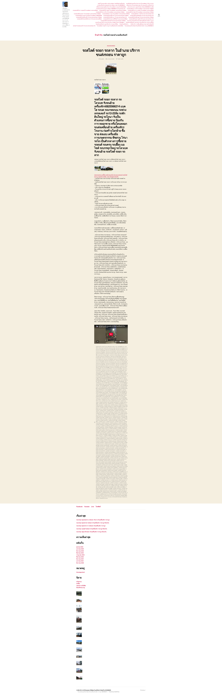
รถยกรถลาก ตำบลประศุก (107, 357)
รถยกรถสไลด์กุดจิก (119, 371)
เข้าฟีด (78, 583)
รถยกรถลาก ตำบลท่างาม (121, 352)
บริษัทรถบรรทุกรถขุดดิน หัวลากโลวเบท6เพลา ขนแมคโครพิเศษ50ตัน (111, 7)
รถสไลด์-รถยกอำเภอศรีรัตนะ (112, 467)
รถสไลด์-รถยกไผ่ (105, 491)
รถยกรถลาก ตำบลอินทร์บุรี (121, 363)
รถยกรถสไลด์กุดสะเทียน (121, 373)
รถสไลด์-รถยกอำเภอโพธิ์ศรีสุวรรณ (119, 471)
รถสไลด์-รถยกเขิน (102, 474)
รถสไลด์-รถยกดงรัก (110, 410)
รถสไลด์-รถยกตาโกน (107, 416)
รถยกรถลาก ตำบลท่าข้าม (111, 352)
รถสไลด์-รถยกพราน (105, 428)
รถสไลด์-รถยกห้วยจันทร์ (105, 456)
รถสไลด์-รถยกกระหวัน (106, 401)
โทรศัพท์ (98, 507)
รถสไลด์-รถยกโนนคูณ (109, 484)
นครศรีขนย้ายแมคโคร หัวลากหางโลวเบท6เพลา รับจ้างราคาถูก (140, 3)
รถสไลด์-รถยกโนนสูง (115, 485)
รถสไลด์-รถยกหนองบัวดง (120, 448)
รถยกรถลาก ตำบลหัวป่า (100, 363)
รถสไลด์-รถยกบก (102, 421)
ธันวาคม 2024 (80, 551)
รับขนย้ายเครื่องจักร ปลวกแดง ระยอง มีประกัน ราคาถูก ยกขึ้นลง (140, 22)
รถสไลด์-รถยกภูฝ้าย (119, 430)
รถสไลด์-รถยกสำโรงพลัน (109, 444)
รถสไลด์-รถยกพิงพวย (113, 428)
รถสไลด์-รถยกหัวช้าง (120, 459)
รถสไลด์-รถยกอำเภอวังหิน (101, 467)
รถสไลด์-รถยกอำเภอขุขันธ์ (106, 462)
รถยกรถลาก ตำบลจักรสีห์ (110, 349)
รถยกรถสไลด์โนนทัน (106, 396)
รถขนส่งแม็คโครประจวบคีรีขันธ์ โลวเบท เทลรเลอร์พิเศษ (115, 19)
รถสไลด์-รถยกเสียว (119, 478)
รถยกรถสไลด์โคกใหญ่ (118, 395)
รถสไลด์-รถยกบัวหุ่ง (105, 423)
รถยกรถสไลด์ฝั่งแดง (123, 382)
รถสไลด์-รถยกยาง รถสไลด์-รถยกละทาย (108, 431)
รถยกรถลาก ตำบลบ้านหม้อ (115, 356)
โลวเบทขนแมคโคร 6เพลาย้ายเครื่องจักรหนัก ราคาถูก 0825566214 (139, 25)
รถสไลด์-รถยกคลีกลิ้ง (117, 406)
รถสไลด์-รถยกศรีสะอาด (103, 437)
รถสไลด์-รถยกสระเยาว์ (107, 439)
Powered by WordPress (114, 691)
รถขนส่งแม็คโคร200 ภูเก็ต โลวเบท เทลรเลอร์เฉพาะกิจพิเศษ (89, 17)
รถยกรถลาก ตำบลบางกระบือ (111, 353)
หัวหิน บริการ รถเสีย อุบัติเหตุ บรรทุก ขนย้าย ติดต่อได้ (142, 24)
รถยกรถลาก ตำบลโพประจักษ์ (115, 367)
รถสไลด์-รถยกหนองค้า (110, 446)
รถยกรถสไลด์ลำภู (108, 384)
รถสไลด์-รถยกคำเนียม (104, 407)
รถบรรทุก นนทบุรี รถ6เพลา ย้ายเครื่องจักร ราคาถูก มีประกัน (91, 529)
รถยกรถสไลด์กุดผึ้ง (112, 373)
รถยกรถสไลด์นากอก (122, 375)
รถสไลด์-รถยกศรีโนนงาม (101, 438)
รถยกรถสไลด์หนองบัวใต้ (113, 387)
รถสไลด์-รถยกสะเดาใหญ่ (121, 441)
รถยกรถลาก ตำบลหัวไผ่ (110, 363)
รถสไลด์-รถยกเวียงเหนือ (100, 478)
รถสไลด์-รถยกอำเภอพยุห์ (118, 464)
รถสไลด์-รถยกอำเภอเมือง (112, 470)
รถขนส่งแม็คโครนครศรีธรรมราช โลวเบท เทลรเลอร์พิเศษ (89, 19)
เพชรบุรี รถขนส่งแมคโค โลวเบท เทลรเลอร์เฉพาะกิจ (84, 25)
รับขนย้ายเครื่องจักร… (124, 24)
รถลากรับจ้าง (98, 399)
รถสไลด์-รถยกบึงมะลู (100, 424)
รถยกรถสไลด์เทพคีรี (122, 394)
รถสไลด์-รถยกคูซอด (113, 407)
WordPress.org (80, 587)
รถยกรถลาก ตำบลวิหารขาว (109, 360)
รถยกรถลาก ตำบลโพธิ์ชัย (104, 367)
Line (92, 507)
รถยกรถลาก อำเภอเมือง (110, 371)
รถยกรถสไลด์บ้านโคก (111, 381)
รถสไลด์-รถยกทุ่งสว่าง (117, 417)
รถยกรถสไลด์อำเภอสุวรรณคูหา (102, 392)
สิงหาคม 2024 (80, 553)
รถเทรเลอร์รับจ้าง (114, 492)
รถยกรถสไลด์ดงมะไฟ (107, 374)
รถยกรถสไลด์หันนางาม (109, 389)
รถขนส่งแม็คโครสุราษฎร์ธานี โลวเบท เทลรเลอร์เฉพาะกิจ (141, 19)
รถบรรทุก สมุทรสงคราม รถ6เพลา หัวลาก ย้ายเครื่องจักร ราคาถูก (93, 520)
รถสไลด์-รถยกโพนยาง (103, 489)
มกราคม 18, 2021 (110, 59)
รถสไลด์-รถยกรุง (118, 432)
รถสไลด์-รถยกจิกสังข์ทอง (118, 409)
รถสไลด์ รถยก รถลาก (106, 399)
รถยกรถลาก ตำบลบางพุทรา (103, 355)
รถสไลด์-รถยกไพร (112, 491)
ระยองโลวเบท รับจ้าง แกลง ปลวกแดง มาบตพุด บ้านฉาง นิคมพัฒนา (109, 22)
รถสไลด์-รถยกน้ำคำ (104, 420)
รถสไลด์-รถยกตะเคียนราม (112, 414)
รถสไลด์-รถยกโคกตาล (115, 481)
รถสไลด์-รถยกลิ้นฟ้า (108, 435)
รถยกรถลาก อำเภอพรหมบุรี (118, 370)
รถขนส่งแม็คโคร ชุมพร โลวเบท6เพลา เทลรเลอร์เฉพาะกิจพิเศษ (112, 10)
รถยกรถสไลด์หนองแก (100, 389)
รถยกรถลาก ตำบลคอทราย (120, 348)
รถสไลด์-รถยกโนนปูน (118, 484)
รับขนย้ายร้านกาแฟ (103, 498)
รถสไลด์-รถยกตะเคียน (101, 414)
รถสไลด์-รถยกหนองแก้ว (120, 452)
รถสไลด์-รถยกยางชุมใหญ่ (101, 432)
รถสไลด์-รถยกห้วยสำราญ (115, 458)
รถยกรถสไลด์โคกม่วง (109, 395)
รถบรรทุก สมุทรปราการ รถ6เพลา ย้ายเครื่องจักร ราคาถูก (91, 526)
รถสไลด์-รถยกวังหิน (116, 435)
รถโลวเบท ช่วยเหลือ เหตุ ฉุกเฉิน (115, 494)
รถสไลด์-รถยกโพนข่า (117, 488)
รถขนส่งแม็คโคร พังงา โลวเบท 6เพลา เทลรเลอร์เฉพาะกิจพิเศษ (87, 13)
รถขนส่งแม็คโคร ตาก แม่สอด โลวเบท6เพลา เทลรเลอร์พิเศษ (141, 10)
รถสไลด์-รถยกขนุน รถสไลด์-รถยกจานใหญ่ (118, 405)
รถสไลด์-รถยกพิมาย (122, 428)
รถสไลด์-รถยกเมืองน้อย (115, 476)
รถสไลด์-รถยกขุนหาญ (108, 406)
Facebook (79, 507)
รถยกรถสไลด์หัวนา (118, 389)
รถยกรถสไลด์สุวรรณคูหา (115, 385)
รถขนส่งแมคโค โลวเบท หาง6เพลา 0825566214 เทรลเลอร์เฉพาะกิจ (110, 8)
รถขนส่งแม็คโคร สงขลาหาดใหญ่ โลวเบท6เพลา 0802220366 (88, 15)
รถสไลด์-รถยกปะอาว (114, 426)
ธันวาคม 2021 (80, 559)
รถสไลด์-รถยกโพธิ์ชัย (120, 487)
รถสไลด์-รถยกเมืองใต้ (122, 477)
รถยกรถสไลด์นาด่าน (108, 377)
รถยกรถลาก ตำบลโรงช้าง (107, 369)
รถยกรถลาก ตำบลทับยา (100, 352)
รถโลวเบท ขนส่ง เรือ (122, 492)
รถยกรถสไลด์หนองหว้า (113, 388)
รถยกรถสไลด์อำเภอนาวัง (109, 391)
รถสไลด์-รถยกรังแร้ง (110, 432)
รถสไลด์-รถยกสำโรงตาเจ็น (118, 442)
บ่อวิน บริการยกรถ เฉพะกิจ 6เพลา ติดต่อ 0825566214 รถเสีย (140, 7)
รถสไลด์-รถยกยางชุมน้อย (121, 431)
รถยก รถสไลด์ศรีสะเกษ (119, 346)
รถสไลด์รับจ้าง (99, 492)
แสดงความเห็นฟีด (81, 585)
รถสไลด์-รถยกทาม (108, 417)
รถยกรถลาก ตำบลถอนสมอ (110, 350)
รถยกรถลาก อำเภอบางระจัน (107, 370)
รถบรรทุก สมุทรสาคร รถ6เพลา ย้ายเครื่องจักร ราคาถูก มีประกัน (92, 523)
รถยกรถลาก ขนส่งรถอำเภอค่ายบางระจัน (107, 348)
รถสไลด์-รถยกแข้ (114, 480)
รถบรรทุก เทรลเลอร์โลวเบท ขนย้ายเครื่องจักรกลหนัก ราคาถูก (140, 20)
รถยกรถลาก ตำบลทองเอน (122, 350)
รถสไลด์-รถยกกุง (111, 403)
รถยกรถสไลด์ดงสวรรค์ (116, 374)
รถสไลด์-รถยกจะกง (121, 407)
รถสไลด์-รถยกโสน (121, 489)
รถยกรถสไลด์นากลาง (113, 375)
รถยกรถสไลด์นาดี (115, 377)
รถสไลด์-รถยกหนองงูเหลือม (120, 446)
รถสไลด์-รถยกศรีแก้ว (123, 437)
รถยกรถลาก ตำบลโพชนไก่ (114, 366)
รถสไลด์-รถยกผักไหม (100, 427)
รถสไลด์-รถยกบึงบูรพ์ (122, 423)
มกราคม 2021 (80, 561)
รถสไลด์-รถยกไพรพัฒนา (122, 491)
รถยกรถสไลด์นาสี (102, 378)
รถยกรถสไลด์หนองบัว (103, 387)
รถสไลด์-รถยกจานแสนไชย (107, 409)
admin (103, 59)
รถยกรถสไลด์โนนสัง (105, 398)
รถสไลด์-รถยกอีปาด (110, 473)
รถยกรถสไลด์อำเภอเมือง (114, 392)
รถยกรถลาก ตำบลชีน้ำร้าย (120, 349)
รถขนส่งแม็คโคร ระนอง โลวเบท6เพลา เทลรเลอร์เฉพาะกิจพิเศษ (116, 13)
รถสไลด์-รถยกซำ (103, 410)
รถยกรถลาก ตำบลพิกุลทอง (119, 359)
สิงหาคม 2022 (80, 557)
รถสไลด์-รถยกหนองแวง (109, 453)
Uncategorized (111, 45)
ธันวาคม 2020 (80, 563)
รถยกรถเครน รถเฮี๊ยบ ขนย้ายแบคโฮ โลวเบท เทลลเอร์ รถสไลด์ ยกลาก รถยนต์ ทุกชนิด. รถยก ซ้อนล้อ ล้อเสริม (110, 175)
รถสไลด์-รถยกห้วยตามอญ (115, 456)
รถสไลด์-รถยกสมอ (119, 438)
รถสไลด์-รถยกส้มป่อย (110, 438)
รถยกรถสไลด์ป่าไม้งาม (106, 382)
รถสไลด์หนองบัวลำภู (106, 492)
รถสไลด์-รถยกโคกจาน (106, 481)
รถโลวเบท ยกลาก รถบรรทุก (105, 496)
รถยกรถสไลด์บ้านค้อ (116, 380)
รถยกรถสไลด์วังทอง (116, 384)
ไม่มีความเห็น (120, 59)
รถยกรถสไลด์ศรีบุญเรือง (104, 385)
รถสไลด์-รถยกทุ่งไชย (112, 419)
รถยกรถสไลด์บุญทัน (120, 381)
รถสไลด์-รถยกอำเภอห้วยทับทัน (106, 469)
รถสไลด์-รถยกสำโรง (108, 442)
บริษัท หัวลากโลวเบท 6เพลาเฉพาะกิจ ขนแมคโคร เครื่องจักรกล (140, 5)
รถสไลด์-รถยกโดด (122, 483)
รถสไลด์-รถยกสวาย (104, 441)
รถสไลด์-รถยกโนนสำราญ (105, 485)
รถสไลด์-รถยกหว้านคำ (111, 459)
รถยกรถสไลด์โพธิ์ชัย (123, 398)
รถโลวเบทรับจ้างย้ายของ (117, 496)
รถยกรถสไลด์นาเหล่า (111, 378)
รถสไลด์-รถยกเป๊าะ (110, 474)
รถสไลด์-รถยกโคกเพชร (105, 483)
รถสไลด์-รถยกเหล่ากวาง (105, 480)
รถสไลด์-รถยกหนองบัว (109, 448)
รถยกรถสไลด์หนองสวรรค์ (103, 388)
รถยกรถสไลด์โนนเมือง (113, 398)
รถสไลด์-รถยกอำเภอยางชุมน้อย (109, 466)
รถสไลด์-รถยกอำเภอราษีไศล (122, 466)
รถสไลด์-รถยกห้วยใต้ (102, 459)
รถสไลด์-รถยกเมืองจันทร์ (105, 476)
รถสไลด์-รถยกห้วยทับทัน (104, 458)
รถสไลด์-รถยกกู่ (107, 405)
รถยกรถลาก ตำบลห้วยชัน (122, 362)
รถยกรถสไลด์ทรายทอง (104, 375)
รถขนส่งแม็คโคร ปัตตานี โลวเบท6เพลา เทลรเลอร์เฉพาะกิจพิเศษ (140, 12)
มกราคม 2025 (80, 549)
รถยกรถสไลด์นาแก (119, 378)
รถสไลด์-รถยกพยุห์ (117, 427)
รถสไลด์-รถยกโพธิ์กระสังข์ (110, 487)
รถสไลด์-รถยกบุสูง (108, 424)
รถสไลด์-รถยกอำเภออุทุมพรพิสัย (118, 469)
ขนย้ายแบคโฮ (98, 346)
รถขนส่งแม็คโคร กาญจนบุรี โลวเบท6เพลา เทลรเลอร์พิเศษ (85, 10)
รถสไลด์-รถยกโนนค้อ (100, 484)
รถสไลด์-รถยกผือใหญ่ (109, 427)
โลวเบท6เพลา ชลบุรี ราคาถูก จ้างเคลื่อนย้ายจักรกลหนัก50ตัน (110, 25)
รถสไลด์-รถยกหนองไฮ (106, 455)
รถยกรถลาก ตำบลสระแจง (121, 360)
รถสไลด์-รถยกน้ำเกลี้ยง (112, 420)
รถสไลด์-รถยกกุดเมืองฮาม (120, 403)
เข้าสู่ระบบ (79, 581)
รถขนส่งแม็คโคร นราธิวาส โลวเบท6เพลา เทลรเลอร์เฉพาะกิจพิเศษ (110, 12)
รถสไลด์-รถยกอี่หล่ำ (118, 473)
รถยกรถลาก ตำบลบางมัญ (115, 355)
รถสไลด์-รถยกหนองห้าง (110, 451)
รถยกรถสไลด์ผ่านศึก (115, 382)
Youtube (86, 507)
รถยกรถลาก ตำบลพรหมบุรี (117, 357)
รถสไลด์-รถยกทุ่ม (120, 419)
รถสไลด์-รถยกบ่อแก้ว (110, 421)
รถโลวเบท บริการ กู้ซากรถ (109, 495)
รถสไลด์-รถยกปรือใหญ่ (105, 426)
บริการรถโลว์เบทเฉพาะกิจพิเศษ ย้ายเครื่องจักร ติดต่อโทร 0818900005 (95, 690)
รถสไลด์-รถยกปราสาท (116, 424)
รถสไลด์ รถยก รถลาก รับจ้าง (116, 399)
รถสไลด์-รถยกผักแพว (123, 426)
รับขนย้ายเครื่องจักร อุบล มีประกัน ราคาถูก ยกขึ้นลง (107, 24)
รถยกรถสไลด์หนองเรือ (122, 388)
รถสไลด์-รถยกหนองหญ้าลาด (110, 449)
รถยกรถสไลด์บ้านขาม (107, 380)
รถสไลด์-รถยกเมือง (118, 474)
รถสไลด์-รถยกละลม (112, 434)
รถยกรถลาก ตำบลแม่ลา (110, 364)
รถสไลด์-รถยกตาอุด (121, 414)
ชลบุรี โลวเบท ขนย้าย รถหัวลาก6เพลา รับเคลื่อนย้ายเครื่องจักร (111, 3)
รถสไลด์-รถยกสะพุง (112, 441)
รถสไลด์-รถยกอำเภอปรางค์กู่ (107, 464)
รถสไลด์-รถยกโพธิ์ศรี (108, 488)
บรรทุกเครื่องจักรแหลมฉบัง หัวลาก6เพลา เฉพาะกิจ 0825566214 (111, 5)
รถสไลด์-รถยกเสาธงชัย (110, 478)
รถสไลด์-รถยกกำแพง (103, 403)
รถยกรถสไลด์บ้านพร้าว (102, 381)
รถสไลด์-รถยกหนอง (114, 445)
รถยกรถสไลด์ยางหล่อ (100, 384)
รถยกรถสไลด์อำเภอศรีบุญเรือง (121, 391)
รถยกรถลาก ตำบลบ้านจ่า (105, 356)
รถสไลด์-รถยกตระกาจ (115, 413)
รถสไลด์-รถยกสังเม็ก (100, 442)
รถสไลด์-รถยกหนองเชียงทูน (110, 452)
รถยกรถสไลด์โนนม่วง (115, 396)
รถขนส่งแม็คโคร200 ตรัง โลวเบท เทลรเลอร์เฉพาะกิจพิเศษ (115, 15)
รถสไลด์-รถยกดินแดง (109, 412)
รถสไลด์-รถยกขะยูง (100, 406)
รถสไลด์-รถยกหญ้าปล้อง (104, 445)
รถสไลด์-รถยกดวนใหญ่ (119, 410)
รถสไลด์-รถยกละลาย (120, 434)
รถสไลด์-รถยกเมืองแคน (113, 477)
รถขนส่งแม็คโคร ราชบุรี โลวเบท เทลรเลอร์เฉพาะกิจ (142, 13)
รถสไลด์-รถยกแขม (121, 480)
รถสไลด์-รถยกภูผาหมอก (110, 430)
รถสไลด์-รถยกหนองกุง (122, 445)
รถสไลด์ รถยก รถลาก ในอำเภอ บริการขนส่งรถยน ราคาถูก (111, 52)
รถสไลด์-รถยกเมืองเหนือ (103, 477)
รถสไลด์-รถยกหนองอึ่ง (120, 451)
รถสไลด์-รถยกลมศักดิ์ (103, 434)
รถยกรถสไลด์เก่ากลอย (113, 394)
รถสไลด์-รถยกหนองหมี (120, 449)
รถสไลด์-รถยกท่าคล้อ (100, 417)
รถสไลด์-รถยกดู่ (117, 412)
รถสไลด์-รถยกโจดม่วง (114, 483)
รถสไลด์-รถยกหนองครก (100, 446)
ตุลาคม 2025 (79, 547)
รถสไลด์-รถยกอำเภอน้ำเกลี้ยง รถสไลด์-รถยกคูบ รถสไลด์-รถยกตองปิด (111, 462)
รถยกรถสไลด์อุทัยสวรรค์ (104, 394)
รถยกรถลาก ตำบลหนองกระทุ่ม (110, 362)
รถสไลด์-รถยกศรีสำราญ (113, 437)
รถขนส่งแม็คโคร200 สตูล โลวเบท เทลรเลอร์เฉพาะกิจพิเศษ (141, 17)
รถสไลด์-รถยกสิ (118, 444)
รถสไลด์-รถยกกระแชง (115, 401)
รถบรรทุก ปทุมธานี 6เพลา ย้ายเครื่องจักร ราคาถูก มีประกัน (91, 532)
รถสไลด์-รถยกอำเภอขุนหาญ (117, 462)
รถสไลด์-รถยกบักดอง (119, 421)
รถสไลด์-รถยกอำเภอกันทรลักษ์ (109, 460)
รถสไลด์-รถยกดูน (107, 413)
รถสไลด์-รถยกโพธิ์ (101, 487)
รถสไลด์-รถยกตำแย (116, 416)
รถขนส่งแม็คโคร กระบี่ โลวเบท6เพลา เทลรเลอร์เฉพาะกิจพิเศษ (140, 8)
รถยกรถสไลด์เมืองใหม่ (100, 395)
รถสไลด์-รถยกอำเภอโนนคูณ (106, 471)
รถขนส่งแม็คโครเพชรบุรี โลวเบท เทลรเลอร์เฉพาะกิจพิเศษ (113, 20)
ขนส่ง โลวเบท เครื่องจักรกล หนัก (108, 346)
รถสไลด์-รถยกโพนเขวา (113, 489)
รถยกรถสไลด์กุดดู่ (104, 373)
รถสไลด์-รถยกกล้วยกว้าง (114, 402)
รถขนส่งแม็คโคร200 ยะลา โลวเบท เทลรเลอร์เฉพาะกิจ (115, 17)
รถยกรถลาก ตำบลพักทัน (108, 359)
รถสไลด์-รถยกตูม (123, 416)
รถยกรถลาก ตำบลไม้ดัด (117, 369)
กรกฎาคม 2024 (80, 555)
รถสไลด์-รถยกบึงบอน (113, 423)
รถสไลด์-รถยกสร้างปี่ (117, 439)
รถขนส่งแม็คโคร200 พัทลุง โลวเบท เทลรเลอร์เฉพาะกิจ (142, 15)
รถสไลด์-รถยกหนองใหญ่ (119, 453)
